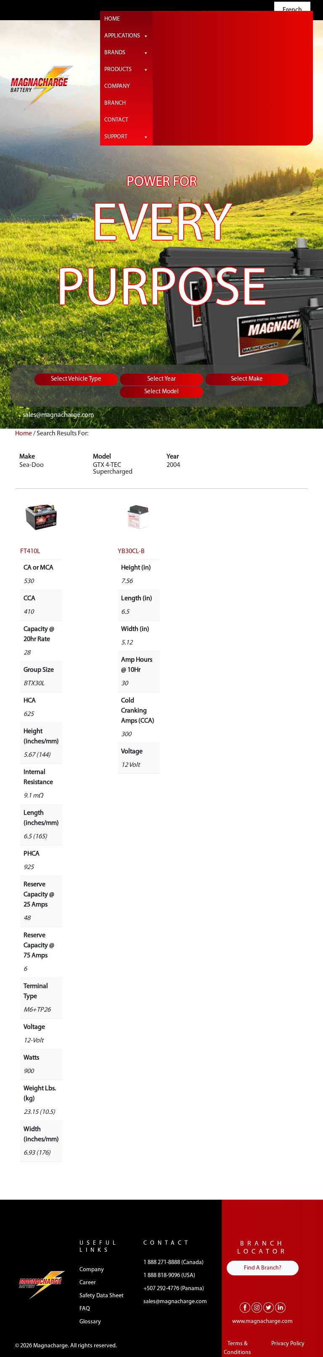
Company (117, 86)
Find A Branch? (262, 1268)
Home (112, 19)
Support (115, 137)
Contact (116, 120)
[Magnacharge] (41, 88)
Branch (115, 103)
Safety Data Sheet (101, 1296)
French (292, 10)
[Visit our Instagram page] (257, 1307)
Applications (122, 36)
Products (118, 69)
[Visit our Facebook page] (245, 1307)
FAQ (84, 1309)
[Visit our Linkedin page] (280, 1307)
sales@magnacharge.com (58, 415)
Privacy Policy (287, 1344)
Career (87, 1283)
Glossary (90, 1322)
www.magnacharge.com (262, 1321)
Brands (114, 53)
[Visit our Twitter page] (268, 1307)
